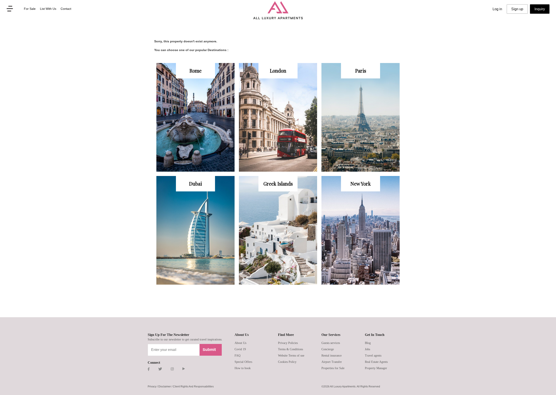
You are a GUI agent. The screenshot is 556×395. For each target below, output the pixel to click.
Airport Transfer (331, 361)
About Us (240, 343)
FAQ (237, 355)
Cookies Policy (287, 361)
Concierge (327, 349)
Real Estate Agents (376, 361)
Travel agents (373, 355)
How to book (243, 368)
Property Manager (376, 368)
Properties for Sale (332, 368)
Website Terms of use (291, 355)
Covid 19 (240, 349)
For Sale (30, 8)
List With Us (48, 8)
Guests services (330, 343)
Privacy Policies (288, 343)
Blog (368, 343)
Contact (66, 8)
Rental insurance (331, 355)
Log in (497, 9)
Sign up (517, 9)
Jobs (367, 349)
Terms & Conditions (290, 349)
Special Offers (243, 361)
